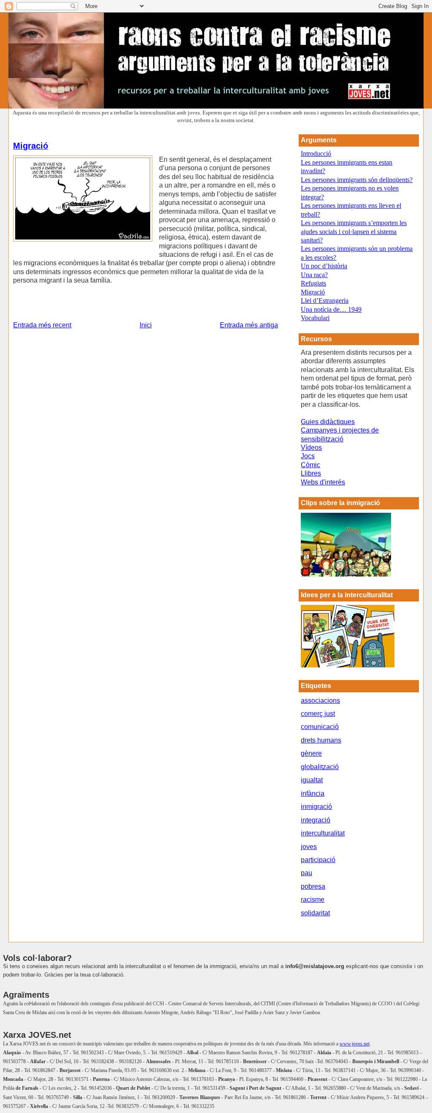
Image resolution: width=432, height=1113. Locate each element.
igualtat (312, 780)
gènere (311, 753)
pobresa (313, 886)
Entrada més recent (42, 325)
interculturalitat (323, 833)
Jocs (308, 456)
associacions (320, 700)
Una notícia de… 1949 (331, 309)
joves (309, 846)
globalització (320, 766)
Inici (146, 325)
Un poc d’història (324, 265)
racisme (312, 899)
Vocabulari (315, 317)
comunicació (320, 726)
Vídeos (311, 447)
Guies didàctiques (328, 421)
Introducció (316, 153)
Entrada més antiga (249, 325)
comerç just (318, 713)
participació (318, 859)
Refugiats (313, 283)
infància (312, 793)
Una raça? (314, 274)
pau (306, 872)
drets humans (321, 740)
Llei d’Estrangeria (324, 300)
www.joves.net (355, 1044)
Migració (30, 145)
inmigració (316, 806)
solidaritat (315, 913)
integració (315, 820)
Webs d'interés (323, 482)
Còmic (310, 464)
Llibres (311, 473)
